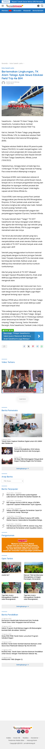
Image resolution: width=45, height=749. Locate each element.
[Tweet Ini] (28, 346)
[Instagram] (27, 732)
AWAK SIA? (6, 575)
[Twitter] (23, 732)
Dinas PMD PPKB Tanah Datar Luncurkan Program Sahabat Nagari (20, 637)
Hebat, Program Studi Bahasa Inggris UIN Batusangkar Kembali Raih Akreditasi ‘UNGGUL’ (22, 629)
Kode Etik (16, 738)
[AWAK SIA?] (11, 567)
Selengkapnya (21, 469)
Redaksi (26, 738)
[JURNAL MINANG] (14, 6)
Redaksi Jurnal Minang (12, 82)
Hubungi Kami (32, 740)
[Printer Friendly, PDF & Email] (8, 330)
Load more (22, 399)
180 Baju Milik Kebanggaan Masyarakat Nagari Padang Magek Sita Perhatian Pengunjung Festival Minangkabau (28, 460)
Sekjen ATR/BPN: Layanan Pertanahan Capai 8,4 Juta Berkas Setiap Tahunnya (24, 511)
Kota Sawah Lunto (8, 68)
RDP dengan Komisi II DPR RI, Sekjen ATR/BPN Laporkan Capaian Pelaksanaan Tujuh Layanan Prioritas (24, 503)
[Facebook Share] (24, 346)
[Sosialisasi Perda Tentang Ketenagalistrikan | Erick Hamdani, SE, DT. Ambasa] (22, 381)
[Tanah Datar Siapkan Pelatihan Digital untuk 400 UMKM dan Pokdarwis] (22, 425)
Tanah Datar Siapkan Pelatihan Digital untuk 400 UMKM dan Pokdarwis (22, 442)
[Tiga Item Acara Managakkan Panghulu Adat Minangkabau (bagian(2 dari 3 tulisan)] (33, 587)
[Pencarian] (42, 6)
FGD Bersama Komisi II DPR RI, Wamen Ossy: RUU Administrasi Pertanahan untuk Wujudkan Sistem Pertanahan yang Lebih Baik (24, 527)
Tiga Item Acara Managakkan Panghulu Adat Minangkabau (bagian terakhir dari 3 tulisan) (10, 597)
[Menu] (3, 6)
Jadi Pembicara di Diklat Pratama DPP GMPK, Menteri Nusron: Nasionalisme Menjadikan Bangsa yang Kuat (25, 519)
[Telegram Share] (37, 346)
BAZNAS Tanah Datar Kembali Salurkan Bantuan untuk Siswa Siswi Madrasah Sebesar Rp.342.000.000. (22, 645)
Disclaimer (34, 738)
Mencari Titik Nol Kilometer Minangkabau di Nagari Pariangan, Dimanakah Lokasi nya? (33, 577)
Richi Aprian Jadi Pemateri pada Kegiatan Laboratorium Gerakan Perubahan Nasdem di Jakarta (23, 496)
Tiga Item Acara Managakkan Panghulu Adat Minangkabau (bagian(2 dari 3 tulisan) (32, 597)
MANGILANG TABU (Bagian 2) (12, 659)
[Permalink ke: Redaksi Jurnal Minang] (3, 83)
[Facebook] (19, 732)
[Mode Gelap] (38, 6)
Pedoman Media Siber (16, 740)
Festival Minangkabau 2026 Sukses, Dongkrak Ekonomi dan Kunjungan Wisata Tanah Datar (27, 450)
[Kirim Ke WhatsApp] (41, 346)
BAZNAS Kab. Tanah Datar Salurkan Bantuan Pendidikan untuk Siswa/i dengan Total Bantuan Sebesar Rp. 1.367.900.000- (22, 653)
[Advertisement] (22, 36)
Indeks (8, 738)
